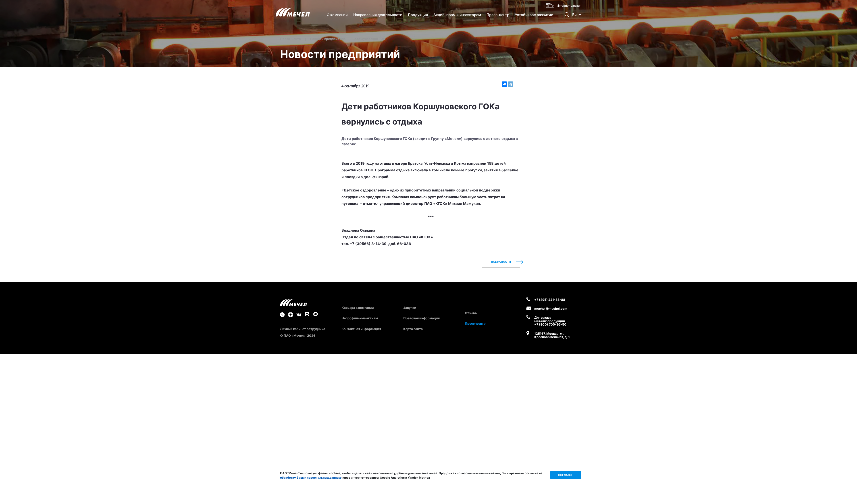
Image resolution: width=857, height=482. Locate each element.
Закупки (409, 308)
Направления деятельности (377, 14)
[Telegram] (510, 84)
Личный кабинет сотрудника (302, 329)
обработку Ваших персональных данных (310, 477)
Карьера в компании (358, 308)
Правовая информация (421, 318)
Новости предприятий (327, 39)
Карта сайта (413, 329)
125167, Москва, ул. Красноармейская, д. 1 (552, 335)
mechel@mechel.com (550, 308)
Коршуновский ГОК (369, 39)
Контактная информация (361, 329)
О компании (337, 14)
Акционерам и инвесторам (457, 14)
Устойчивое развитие (534, 14)
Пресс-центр (498, 14)
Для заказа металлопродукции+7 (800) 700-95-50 (550, 321)
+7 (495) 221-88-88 (549, 299)
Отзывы (471, 313)
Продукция (418, 14)
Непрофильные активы (360, 318)
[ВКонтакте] (504, 84)
